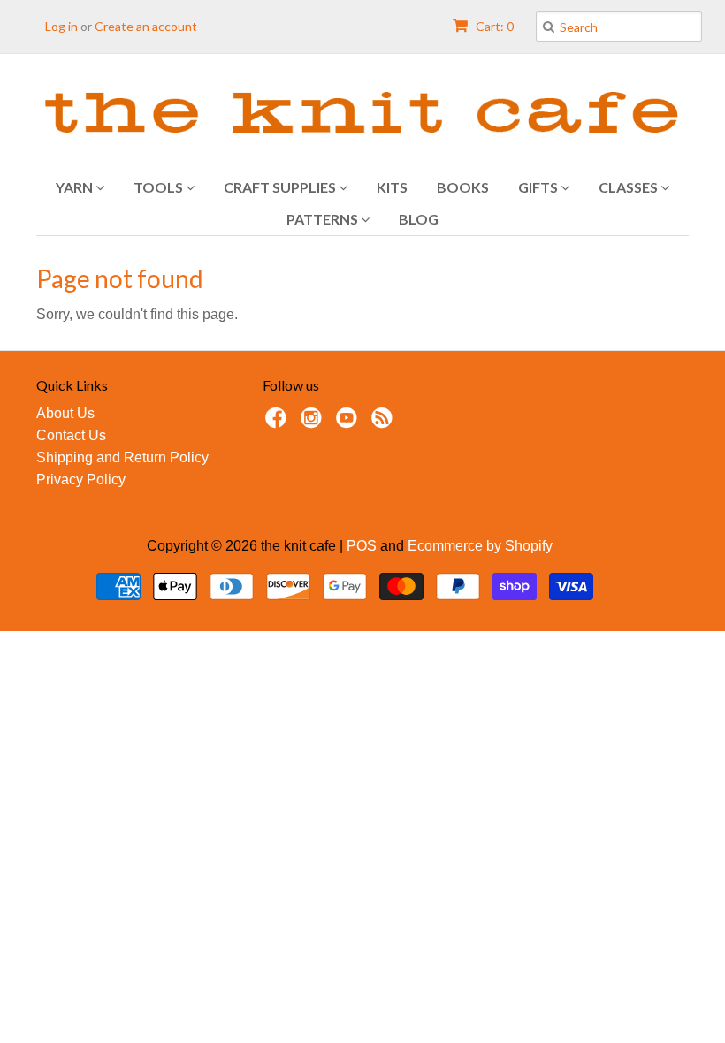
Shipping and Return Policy (122, 457)
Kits (392, 187)
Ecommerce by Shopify (480, 545)
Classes (629, 187)
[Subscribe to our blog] (384, 422)
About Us (65, 413)
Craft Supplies (281, 187)
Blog (419, 218)
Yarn (75, 187)
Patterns (323, 218)
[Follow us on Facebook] (278, 422)
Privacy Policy (81, 479)
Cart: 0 (493, 26)
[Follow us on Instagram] (314, 422)
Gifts (539, 187)
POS (362, 545)
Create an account (146, 26)
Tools (160, 187)
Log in (61, 26)
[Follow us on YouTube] (349, 422)
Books (463, 187)
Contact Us (71, 435)
